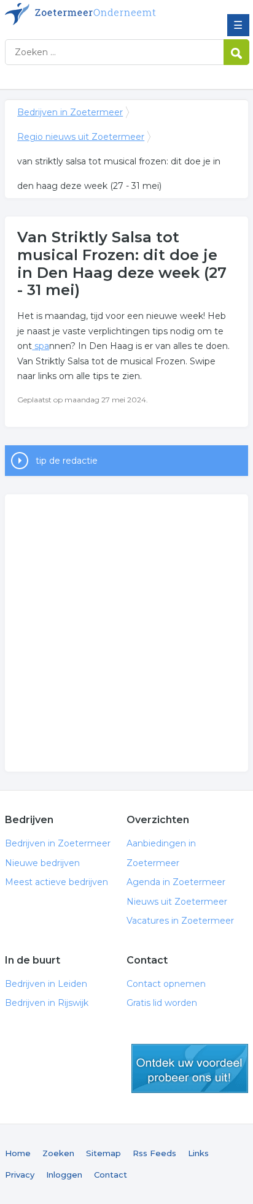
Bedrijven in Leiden (46, 983)
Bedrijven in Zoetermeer (94, 14)
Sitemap (103, 1153)
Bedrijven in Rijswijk (46, 1002)
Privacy (19, 1174)
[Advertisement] (126, 633)
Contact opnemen (166, 983)
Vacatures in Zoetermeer (180, 920)
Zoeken (58, 1153)
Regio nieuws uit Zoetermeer (80, 136)
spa (40, 345)
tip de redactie (67, 460)
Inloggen (64, 1174)
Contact (110, 1174)
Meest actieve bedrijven (56, 882)
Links (198, 1153)
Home (18, 1153)
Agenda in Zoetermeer (175, 882)
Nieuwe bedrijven (42, 862)
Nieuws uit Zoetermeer (176, 901)
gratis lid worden (189, 1068)
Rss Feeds (154, 1153)
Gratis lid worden (161, 1002)
